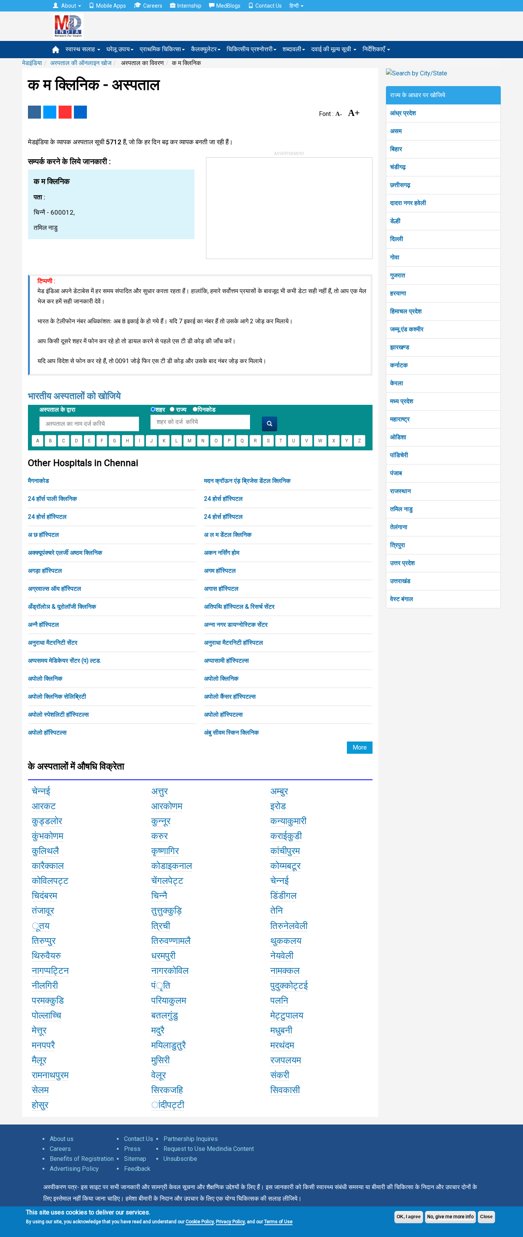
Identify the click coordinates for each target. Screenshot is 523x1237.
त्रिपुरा (397, 545)
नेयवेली (281, 955)
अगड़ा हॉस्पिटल (45, 570)
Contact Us (268, 6)
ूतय (40, 926)
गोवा (394, 257)
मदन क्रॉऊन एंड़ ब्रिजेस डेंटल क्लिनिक (247, 480)
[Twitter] (49, 112)
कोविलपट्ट (50, 880)
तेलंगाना (398, 527)
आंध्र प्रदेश (403, 113)
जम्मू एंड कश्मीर (406, 329)
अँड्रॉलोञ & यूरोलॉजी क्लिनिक (62, 606)
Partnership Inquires (190, 1138)
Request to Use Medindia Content (208, 1148)
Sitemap (135, 1158)
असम (396, 131)
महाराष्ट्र (400, 419)
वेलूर (158, 1075)
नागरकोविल (170, 970)
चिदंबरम (44, 895)
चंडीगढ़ (398, 167)
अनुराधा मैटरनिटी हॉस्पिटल (233, 642)
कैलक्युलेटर (204, 49)
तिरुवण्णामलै (171, 940)
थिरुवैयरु (46, 955)
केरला (396, 383)
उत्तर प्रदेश (402, 563)
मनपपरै (43, 1045)
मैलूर (39, 1060)
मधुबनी (281, 1030)
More (360, 747)
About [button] (68, 6)
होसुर (40, 1105)
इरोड (278, 806)
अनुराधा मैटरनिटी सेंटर (52, 642)
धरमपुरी (163, 955)
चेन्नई (41, 791)
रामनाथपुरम (50, 1075)
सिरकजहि (167, 1090)
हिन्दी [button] (294, 6)
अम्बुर (279, 791)
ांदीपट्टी (167, 1105)
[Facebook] (34, 112)
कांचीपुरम (285, 851)
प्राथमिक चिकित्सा (160, 49)
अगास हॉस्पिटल (221, 588)
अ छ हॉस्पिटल (43, 534)
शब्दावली (292, 49)
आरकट (44, 806)
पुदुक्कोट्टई (289, 985)
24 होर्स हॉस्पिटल (223, 498)
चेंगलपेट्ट (167, 880)
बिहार (396, 149)
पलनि (279, 1000)
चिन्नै (159, 895)
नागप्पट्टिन (50, 970)
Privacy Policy (230, 1221)
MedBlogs (228, 6)
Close (486, 1216)
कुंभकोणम (47, 836)
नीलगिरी (45, 985)
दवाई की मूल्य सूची (332, 49)
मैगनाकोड (38, 480)
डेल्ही (395, 221)
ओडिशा (398, 437)
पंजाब (396, 473)
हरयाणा (398, 293)
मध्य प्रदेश (401, 401)
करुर (159, 836)
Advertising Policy (74, 1168)
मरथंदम (282, 1045)
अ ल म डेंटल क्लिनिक (228, 534)
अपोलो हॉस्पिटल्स (223, 714)
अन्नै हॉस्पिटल (43, 624)
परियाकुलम (168, 1000)
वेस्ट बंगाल (401, 599)
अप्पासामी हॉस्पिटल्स (226, 660)
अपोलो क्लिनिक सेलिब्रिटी (57, 696)
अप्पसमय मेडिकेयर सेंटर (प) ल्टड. (64, 660)
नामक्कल (285, 970)
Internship (189, 6)
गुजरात (397, 275)
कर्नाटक (399, 365)
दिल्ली (396, 239)
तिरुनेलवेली (288, 926)
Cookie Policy (200, 1221)
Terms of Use (278, 1221)
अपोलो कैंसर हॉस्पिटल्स (230, 696)
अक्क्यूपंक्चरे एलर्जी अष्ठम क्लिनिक (65, 552)
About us (62, 1138)
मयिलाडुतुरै (168, 1045)
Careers (152, 6)
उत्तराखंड (400, 581)
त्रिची (160, 926)
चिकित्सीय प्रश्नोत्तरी (250, 49)
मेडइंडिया (32, 63)
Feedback (137, 1168)
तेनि (276, 910)
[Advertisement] (263, 205)
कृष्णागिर (165, 851)
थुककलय (285, 940)
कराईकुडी (286, 836)
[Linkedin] (80, 112)
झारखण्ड (399, 347)
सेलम (40, 1090)
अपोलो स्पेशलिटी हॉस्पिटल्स (58, 714)
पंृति (160, 985)
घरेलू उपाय (118, 49)
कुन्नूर (160, 821)
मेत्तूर (39, 1030)
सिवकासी (285, 1090)
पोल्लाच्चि (46, 1015)
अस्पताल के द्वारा (57, 409)
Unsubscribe (180, 1158)
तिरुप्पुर (44, 940)
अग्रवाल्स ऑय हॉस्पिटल (54, 588)
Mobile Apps (111, 6)
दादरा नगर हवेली (408, 203)
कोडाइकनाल (171, 866)
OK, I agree (409, 1216)
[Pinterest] (65, 112)
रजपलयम (285, 1060)
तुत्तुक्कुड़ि (166, 910)
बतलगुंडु (164, 1015)
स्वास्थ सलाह (80, 49)
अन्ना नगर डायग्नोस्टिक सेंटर (236, 624)
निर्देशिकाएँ (374, 49)
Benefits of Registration (82, 1158)
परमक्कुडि (48, 1000)
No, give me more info (450, 1216)
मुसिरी (160, 1060)
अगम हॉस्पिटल (220, 570)
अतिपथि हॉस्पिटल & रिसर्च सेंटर (239, 606)
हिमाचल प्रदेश (406, 311)
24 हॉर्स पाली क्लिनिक (52, 498)
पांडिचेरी (399, 455)
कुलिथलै (45, 851)
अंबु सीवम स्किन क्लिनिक (231, 732)
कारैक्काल (48, 866)
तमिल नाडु (401, 509)
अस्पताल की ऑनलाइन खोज (80, 63)
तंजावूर (43, 910)
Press (132, 1148)
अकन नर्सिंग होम (221, 552)
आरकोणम (166, 806)
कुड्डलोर (47, 821)
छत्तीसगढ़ (400, 185)
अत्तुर (159, 791)
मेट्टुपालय (286, 1015)
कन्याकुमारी (288, 821)
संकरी (279, 1075)
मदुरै (157, 1030)
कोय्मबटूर (285, 866)
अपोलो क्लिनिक (45, 678)
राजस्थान (400, 491)
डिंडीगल (283, 895)
